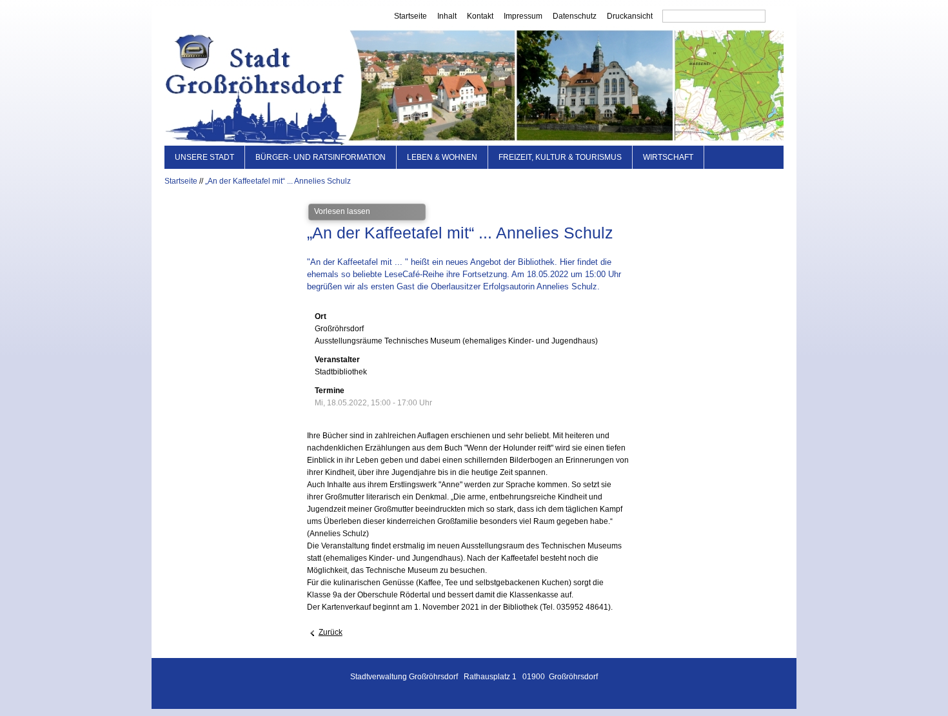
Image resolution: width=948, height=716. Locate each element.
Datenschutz (575, 16)
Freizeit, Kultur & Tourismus (560, 157)
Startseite (410, 16)
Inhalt (447, 16)
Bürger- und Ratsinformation (320, 157)
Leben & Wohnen (442, 157)
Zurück (330, 632)
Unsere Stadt (204, 157)
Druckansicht (630, 16)
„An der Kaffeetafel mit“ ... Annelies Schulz (278, 181)
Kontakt (480, 16)
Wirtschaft (668, 157)
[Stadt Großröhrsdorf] (474, 85)
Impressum (523, 16)
